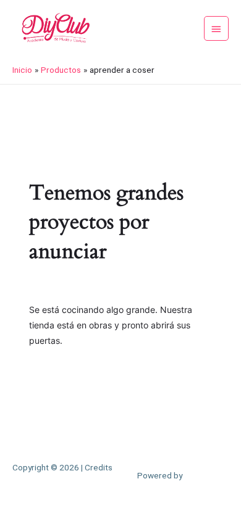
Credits (98, 467)
